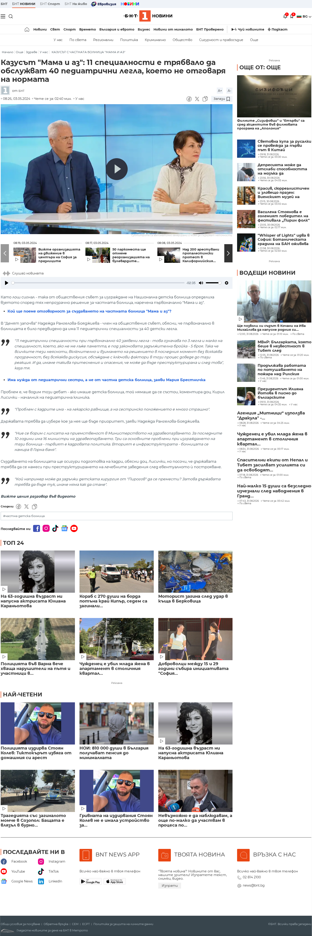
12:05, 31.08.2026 (269, 355)
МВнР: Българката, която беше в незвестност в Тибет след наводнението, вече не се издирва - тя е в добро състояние (284, 346)
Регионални (103, 40)
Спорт (69, 29)
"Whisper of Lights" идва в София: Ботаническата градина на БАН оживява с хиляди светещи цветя (284, 239)
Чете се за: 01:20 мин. (296, 355)
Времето (87, 29)
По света (77, 40)
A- (229, 91)
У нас (58, 40)
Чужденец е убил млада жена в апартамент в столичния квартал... (114, 669)
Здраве (31, 52)
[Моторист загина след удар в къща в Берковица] (195, 572)
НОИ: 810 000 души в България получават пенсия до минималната (113, 753)
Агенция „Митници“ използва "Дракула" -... (271, 416)
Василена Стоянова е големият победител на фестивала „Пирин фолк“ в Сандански (284, 216)
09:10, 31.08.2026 (269, 402)
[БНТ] (6, 91)
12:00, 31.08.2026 (248, 334)
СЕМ (75, 924)
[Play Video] (117, 169)
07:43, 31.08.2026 (249, 501)
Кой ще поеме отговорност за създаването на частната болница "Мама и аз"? (89, 311)
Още (254, 40)
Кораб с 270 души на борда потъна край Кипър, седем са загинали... (113, 601)
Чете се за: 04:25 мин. (276, 423)
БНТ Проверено (210, 29)
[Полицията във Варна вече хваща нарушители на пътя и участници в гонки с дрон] (38, 639)
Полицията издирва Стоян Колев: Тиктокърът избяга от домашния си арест (36, 753)
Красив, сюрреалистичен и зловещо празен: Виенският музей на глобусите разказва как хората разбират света (283, 192)
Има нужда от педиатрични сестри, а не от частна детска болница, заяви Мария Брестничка (107, 380)
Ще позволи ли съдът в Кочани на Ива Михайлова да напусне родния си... (271, 328)
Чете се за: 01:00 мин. (295, 378)
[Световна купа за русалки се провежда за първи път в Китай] (246, 149)
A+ (220, 91)
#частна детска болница (24, 516)
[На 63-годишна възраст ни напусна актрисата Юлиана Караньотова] (38, 572)
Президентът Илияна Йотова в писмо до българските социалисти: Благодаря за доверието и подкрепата (284, 393)
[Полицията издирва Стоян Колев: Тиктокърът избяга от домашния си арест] (38, 723)
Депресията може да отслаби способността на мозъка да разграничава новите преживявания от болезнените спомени (282, 169)
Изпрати (170, 886)
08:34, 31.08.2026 (249, 449)
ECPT (86, 924)
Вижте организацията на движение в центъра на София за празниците (59, 255)
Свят (55, 29)
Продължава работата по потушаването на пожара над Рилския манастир (282, 370)
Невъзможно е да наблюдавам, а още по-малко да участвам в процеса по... (195, 820)
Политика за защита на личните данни (123, 924)
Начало (7, 52)
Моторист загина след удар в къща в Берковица (193, 599)
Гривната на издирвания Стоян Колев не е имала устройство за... (116, 820)
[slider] (98, 283)
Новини (40, 29)
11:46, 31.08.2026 (269, 378)
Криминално (155, 40)
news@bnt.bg (254, 885)
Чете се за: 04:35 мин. (273, 404)
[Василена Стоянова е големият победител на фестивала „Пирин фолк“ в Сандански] (246, 219)
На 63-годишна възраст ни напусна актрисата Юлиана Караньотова (33, 601)
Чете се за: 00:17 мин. (276, 449)
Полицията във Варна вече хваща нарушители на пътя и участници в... (35, 669)
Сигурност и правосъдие (221, 40)
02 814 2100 (252, 877)
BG (306, 16)
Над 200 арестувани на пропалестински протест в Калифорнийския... (203, 255)
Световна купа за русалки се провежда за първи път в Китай (284, 146)
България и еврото (116, 29)
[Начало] (27, 29)
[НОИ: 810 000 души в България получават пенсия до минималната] (116, 723)
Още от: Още (260, 67)
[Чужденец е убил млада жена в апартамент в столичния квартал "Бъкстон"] (116, 639)
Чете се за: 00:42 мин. (276, 501)
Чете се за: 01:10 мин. (275, 334)
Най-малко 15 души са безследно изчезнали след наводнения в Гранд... (274, 491)
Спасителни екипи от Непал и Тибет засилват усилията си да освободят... (272, 465)
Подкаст (280, 29)
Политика (129, 40)
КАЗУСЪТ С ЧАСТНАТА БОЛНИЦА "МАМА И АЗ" (88, 52)
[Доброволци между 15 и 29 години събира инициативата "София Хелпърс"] (195, 639)
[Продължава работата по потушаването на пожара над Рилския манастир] (246, 373)
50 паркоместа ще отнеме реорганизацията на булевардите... (131, 255)
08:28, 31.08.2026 (249, 423)
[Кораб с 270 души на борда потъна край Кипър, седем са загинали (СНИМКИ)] (116, 572)
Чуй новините (251, 29)
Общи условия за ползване (20, 924)
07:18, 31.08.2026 (248, 475)
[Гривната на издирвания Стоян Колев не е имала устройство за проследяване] (116, 791)
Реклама (116, 683)
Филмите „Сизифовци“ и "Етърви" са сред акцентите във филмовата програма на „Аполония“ (270, 124)
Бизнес (144, 29)
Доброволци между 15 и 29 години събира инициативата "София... (193, 669)
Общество (182, 40)
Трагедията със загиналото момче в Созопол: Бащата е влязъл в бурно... (33, 820)
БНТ (4, 4)
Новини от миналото (173, 29)
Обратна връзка (56, 924)
